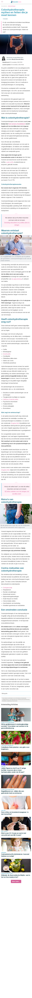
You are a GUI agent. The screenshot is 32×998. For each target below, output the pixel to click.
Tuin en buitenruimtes (7, 745)
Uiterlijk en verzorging (7, 722)
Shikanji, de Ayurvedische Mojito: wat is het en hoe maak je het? (15, 876)
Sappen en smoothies (7, 873)
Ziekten (3, 766)
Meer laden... (16, 881)
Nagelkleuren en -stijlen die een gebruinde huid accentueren (12, 792)
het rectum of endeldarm (17, 124)
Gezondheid (4, 6)
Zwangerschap (7, 587)
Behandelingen (11, 6)
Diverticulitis (6, 354)
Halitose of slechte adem (10, 399)
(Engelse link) (15, 423)
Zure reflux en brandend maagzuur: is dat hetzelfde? (15, 813)
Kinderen (3, 852)
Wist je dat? (4, 831)
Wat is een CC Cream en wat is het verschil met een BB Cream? (13, 834)
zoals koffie (9, 162)
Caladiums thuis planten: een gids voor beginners (15, 748)
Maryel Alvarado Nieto (18, 59)
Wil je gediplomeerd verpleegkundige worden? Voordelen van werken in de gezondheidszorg (14, 726)
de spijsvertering (17, 279)
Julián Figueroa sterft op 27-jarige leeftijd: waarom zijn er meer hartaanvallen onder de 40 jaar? (13, 770)
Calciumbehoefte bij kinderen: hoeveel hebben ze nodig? (15, 855)
